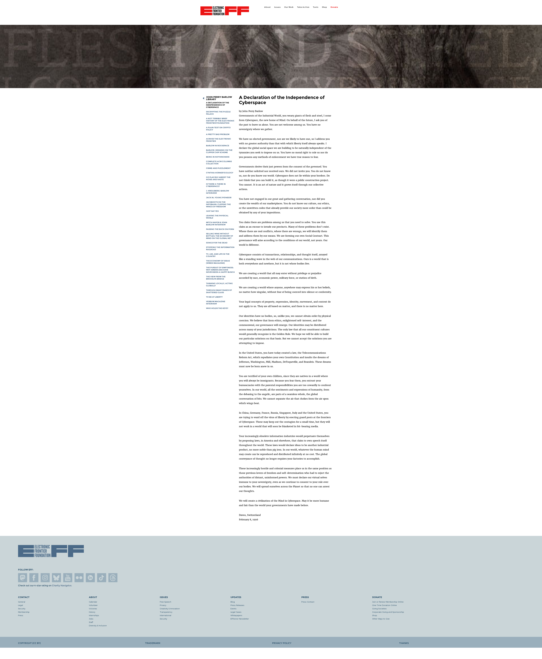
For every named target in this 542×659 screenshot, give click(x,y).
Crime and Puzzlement (218, 168)
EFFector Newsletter (239, 619)
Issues (277, 7)
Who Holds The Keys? (217, 308)
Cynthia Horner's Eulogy (219, 173)
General (21, 602)
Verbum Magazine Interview (215, 302)
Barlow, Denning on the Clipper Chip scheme (219, 151)
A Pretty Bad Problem (217, 134)
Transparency (166, 612)
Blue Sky (56, 577)
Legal (20, 605)
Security (21, 608)
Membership (23, 612)
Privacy (163, 605)
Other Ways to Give (381, 619)
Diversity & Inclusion (98, 625)
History (92, 612)
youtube (67, 577)
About (267, 7)
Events (233, 608)
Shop (324, 7)
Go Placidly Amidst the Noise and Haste (218, 178)
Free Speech (165, 602)
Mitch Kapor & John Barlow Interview (216, 223)
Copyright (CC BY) (29, 643)
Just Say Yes (212, 211)
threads (112, 577)
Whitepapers (236, 615)
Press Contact (307, 602)
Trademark (152, 643)
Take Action (303, 7)
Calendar (93, 602)
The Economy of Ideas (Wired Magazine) (218, 262)
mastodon (22, 577)
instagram (45, 577)
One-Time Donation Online (384, 605)
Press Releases (237, 605)
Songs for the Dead (216, 243)
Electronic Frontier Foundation (224, 12)
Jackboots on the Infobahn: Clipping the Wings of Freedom (218, 204)
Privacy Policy (281, 643)
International (165, 615)
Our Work (289, 7)
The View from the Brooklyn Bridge (216, 278)
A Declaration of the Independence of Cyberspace (217, 105)
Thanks (404, 643)
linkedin (90, 577)
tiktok (101, 577)
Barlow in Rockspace (217, 146)
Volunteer (93, 605)
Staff (91, 622)
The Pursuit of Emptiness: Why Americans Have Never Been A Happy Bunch (220, 270)
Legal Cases (235, 612)
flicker (79, 577)
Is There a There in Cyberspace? (216, 185)
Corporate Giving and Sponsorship (388, 612)
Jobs (91, 619)
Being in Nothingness (217, 157)
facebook (33, 577)
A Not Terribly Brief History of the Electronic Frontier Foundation (220, 120)
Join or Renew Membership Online (388, 602)
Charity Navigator (61, 585)
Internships (94, 615)
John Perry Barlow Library (219, 98)
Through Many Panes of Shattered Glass (219, 291)
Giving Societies (379, 608)
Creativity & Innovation (170, 608)
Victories (93, 608)
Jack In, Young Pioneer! (218, 198)
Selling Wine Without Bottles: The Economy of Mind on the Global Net (219, 236)
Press (20, 615)
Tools (315, 7)
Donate (334, 7)
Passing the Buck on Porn (220, 229)
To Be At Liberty (214, 297)
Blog (232, 602)
